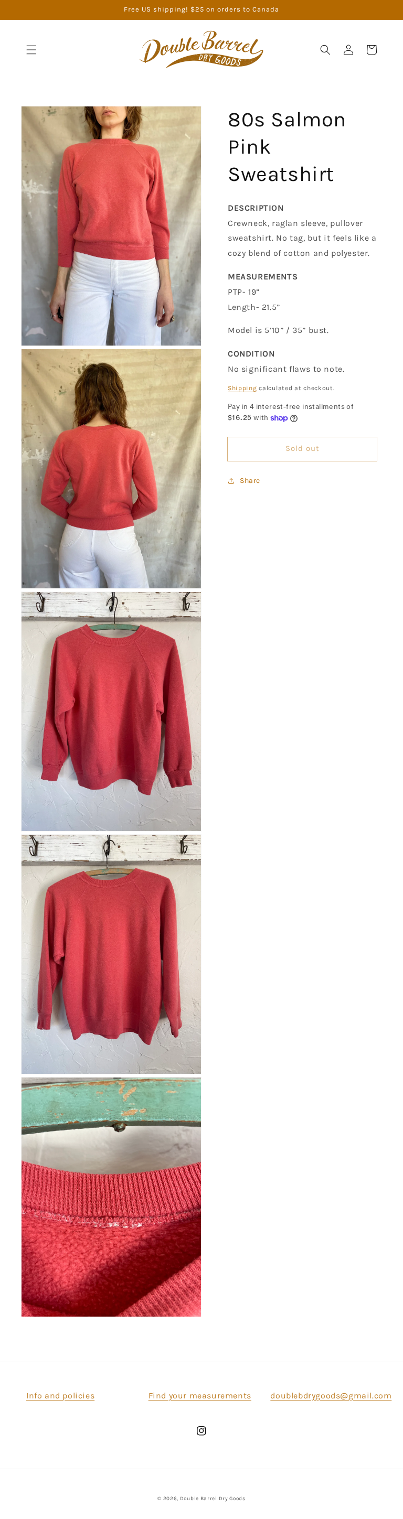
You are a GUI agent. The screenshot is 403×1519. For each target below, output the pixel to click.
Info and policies (60, 1396)
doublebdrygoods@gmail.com (330, 1396)
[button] (31, 49)
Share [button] (250, 480)
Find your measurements (200, 1396)
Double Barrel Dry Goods (213, 1498)
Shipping (242, 388)
